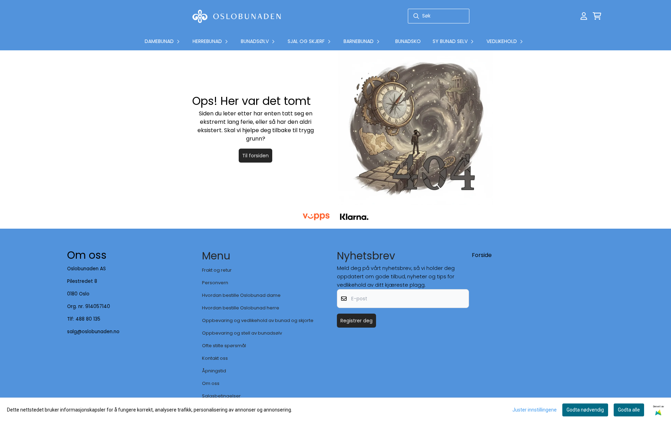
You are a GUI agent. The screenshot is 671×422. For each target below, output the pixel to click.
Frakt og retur (217, 270)
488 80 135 (87, 319)
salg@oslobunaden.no (93, 331)
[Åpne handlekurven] (597, 16)
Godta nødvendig (585, 410)
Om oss (210, 383)
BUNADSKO (408, 41)
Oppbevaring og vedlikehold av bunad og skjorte (257, 320)
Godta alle (629, 410)
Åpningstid (214, 371)
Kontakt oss (215, 358)
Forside (482, 255)
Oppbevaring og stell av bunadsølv (242, 333)
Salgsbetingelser (221, 396)
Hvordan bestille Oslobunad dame (241, 295)
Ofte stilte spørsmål (224, 346)
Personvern (215, 283)
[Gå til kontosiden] (584, 16)
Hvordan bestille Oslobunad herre (240, 308)
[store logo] (236, 16)
